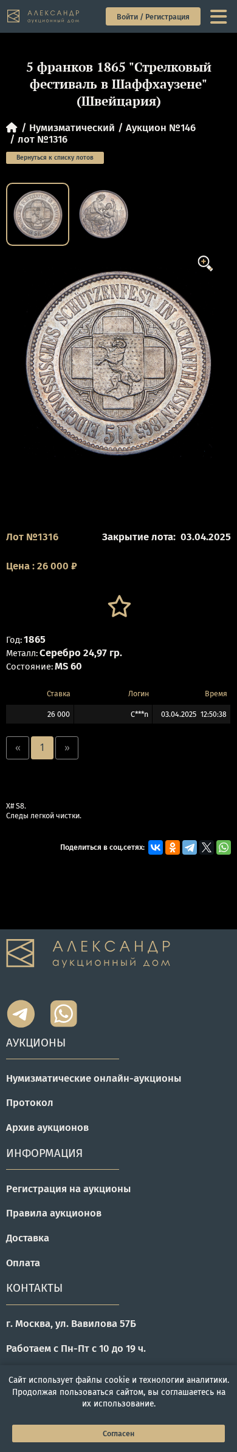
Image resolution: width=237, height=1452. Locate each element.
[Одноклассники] (172, 847)
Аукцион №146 (161, 127)
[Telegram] (189, 847)
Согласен (118, 1433)
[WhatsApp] (223, 847)
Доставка (27, 1238)
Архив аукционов (47, 1127)
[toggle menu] (219, 16)
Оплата (23, 1263)
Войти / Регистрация (153, 16)
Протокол (29, 1102)
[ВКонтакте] (155, 847)
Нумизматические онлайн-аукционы (93, 1078)
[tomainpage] (43, 16)
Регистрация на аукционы (68, 1188)
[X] (206, 847)
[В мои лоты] (118, 606)
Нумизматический (72, 127)
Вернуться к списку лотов (55, 157)
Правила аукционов (53, 1213)
